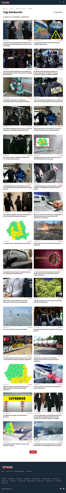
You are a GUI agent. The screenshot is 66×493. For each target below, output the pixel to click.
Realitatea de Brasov (56, 478)
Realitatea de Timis (13, 480)
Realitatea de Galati (21, 480)
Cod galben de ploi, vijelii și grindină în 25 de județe (17, 243)
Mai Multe (33, 452)
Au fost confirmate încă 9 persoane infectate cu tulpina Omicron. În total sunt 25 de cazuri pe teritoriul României (47, 273)
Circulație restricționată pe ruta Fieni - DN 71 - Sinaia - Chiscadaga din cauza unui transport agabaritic (17, 358)
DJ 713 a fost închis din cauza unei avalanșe (15, 329)
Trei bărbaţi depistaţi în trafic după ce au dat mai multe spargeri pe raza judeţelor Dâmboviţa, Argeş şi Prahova (17, 187)
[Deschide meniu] (63, 2)
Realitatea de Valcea (50, 480)
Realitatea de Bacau (27, 478)
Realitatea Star (19, 478)
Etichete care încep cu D (21, 8)
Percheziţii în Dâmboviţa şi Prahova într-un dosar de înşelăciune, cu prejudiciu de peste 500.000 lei (17, 129)
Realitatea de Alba (58, 480)
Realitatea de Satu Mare (46, 478)
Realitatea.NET (4, 478)
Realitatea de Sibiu (5, 480)
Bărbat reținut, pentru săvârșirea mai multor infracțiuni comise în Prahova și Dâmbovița (15, 301)
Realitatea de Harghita (36, 478)
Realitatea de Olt (4, 482)
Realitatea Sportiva (11, 478)
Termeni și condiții (9, 471)
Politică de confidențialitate (19, 471)
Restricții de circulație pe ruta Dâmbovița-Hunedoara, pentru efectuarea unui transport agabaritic (46, 359)
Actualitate (29, 40)
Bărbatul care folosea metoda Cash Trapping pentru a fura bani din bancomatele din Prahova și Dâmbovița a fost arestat (48, 216)
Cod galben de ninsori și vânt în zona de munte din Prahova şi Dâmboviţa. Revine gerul (48, 158)
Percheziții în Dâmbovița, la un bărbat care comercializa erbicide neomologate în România (16, 100)
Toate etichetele (59, 12)
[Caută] (60, 2)
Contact (3, 471)
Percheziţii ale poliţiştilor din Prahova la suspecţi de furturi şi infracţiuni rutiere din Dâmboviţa (17, 215)
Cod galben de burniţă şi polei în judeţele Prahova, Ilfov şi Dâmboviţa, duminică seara (17, 272)
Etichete (11, 8)
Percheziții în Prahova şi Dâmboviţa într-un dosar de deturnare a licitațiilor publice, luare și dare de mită (48, 100)
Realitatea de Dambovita (31, 480)
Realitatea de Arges (41, 480)
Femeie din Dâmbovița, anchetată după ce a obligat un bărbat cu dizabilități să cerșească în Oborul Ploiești (48, 187)
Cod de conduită (29, 471)
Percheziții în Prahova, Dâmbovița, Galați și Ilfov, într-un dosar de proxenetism (16, 158)
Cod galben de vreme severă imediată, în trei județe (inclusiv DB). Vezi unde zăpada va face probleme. (48, 444)
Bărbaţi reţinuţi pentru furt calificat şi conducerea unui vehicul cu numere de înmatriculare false (47, 129)
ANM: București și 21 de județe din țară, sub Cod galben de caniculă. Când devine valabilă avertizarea (16, 388)
